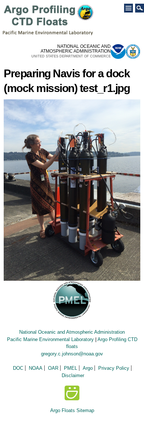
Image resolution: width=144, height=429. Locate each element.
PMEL (70, 368)
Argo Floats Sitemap (72, 410)
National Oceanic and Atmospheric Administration (72, 332)
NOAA (35, 368)
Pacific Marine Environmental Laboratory (50, 339)
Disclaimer (73, 375)
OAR (53, 368)
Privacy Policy (113, 368)
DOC (18, 368)
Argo (88, 368)
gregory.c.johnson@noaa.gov (72, 354)
